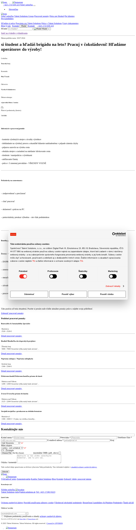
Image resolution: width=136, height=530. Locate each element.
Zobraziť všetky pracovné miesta (77, 479)
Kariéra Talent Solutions (41, 479)
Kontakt (15, 26)
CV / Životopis (7, 450)
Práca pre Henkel (57, 16)
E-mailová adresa (55, 440)
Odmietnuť (29, 294)
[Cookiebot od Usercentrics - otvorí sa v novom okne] (114, 234)
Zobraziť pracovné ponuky (12, 313)
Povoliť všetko (107, 294)
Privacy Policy (23, 519)
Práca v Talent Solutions (51, 23)
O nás (8, 26)
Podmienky (118, 503)
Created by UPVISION (55, 523)
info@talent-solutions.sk (25, 492)
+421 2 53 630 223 (11, 5)
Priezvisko (65, 437)
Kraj (112, 440)
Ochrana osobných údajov (12, 503)
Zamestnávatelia (23, 479)
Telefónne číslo (125, 437)
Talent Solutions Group (24, 16)
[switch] (53, 276)
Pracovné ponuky (41, 16)
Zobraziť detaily (113, 286)
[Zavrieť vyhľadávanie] (50, 28)
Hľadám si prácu (8, 23)
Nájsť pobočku (26, 5)
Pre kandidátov (7, 18)
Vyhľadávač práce (8, 479)
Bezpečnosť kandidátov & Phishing (98, 503)
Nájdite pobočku (8, 490)
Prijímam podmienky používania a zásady (33, 516)
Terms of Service (32, 519)
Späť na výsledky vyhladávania (14, 33)
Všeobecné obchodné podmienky (68, 503)
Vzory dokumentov (70, 23)
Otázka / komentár (8, 462)
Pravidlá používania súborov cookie (39, 503)
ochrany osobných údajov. (51, 516)
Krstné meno (7, 437)
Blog (3, 26)
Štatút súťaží (128, 503)
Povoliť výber (68, 294)
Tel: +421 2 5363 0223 (45, 492)
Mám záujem (6, 445)
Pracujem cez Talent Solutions (28, 23)
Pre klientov (70, 16)
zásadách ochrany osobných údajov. (84, 467)
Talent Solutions (8, 492)
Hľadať (23, 26)
